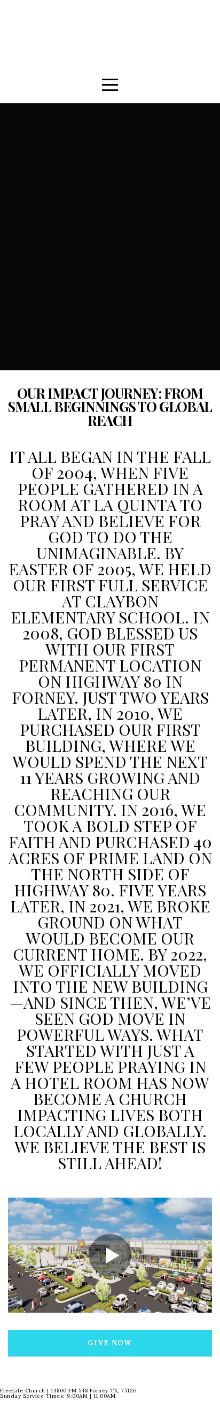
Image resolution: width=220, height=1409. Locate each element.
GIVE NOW (110, 1342)
